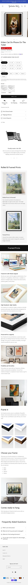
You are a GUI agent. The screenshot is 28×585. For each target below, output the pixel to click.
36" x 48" (12, 68)
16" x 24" (18, 62)
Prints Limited (12, 582)
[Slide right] (16, 39)
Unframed (4, 73)
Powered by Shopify (18, 582)
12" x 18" (11, 62)
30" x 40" (4, 68)
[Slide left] (11, 39)
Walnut (3, 76)
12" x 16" (4, 62)
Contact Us (5, 553)
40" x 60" (19, 68)
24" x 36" (19, 65)
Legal (4, 558)
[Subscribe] (20, 567)
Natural (22, 73)
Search (4, 550)
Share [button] (3, 122)
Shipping (2, 51)
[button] (2, 6)
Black (11, 73)
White (17, 73)
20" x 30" (12, 65)
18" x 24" (4, 65)
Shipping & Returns (6, 556)
